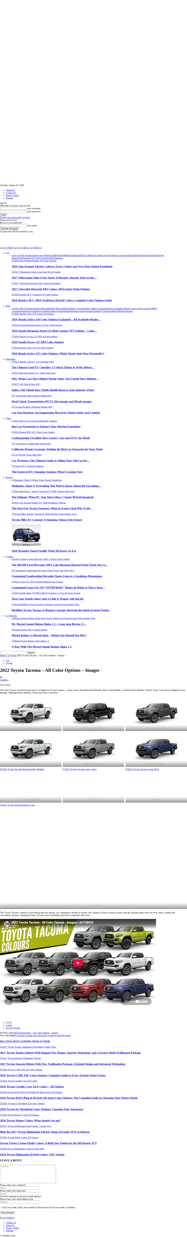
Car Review (11, 615)
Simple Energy (79, 311)
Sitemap (9, 198)
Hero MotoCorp (93, 308)
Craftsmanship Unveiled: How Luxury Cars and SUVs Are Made (51, 437)
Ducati (67, 308)
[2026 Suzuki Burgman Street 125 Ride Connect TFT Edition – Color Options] (37, 325)
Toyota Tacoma (13, 1028)
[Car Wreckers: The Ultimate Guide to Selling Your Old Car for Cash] (27, 455)
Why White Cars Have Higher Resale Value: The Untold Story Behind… (55, 378)
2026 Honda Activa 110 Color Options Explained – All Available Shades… (56, 319)
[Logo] (7, 248)
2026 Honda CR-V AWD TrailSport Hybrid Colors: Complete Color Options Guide (62, 300)
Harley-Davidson (78, 308)
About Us (10, 190)
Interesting (10, 359)
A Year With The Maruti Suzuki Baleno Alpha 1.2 (42, 646)
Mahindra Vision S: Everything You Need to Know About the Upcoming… (56, 485)
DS (142, 255)
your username (34, 208)
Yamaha (129, 311)
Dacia (125, 255)
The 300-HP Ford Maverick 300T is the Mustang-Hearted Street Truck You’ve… (60, 564)
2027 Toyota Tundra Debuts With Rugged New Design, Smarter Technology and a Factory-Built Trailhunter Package (70, 1052)
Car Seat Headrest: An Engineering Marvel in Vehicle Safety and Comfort (56, 412)
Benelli (45, 308)
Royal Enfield (59, 311)
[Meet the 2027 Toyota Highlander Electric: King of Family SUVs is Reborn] (26, 1126)
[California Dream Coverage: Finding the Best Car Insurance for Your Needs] (31, 443)
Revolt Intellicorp (45, 311)
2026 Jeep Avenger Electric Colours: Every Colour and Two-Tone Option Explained (62, 266)
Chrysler (106, 255)
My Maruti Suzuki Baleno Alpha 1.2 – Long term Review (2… (49, 624)
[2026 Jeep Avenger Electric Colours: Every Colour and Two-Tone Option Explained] (34, 260)
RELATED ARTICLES (12, 1041)
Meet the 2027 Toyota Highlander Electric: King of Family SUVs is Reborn (45, 1131)
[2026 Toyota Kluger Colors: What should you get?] (19, 1115)
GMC (50, 258)
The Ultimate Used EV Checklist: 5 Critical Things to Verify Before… (53, 367)
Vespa (122, 311)
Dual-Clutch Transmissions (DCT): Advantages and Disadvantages (52, 401)
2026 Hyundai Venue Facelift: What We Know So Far (44, 550)
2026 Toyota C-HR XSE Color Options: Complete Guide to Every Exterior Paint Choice (53, 1075)
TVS (102, 311)
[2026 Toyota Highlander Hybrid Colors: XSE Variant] (22, 1149)
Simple (69, 311)
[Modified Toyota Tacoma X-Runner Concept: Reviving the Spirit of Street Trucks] (45, 604)
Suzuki (89, 311)
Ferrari (147, 255)
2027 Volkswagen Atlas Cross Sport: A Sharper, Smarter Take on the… (54, 277)
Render (9, 477)
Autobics (4, 680)
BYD (82, 255)
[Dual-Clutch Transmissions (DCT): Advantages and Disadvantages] (32, 395)
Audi (52, 255)
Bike (8, 306)
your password (34, 211)
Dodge (137, 255)
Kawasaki (143, 308)
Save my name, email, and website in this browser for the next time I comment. (39, 1207)
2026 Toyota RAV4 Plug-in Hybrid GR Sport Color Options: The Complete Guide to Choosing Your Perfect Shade (68, 1097)
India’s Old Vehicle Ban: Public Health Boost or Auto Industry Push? (53, 390)
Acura (17, 255)
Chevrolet (97, 255)
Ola (35, 311)
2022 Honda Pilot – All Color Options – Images (36, 1033)
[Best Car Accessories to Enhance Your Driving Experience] (34, 421)
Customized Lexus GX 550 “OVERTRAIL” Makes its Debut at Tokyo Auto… (58, 587)
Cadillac (89, 255)
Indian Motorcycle (125, 308)
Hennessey (58, 258)
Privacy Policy (12, 195)
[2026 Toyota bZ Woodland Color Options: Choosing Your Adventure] (22, 1103)
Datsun (131, 255)
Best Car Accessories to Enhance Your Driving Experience (46, 426)
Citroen (113, 255)
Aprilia (29, 308)
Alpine (35, 255)
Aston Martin (44, 255)
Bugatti (71, 255)
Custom (9, 556)
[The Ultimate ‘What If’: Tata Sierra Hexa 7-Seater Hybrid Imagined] (43, 491)
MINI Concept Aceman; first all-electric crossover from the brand (41, 1035)
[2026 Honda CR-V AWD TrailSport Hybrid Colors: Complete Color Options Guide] (35, 294)
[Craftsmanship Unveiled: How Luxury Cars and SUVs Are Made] (33, 432)
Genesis (44, 258)
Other (8, 418)
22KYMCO (20, 308)
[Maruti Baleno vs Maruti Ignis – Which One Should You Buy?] (29, 630)
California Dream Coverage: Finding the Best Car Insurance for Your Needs (57, 449)
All (13, 255)
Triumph (96, 311)
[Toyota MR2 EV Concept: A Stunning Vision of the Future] (44, 514)
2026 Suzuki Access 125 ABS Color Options (38, 342)
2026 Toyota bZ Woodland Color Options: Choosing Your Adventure (41, 1109)
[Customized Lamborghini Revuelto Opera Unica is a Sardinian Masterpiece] (43, 570)
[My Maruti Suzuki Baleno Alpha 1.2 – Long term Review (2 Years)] (53, 618)
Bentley (58, 255)
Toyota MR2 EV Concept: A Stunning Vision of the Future (47, 519)
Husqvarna (112, 308)
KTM (150, 308)
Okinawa (29, 311)
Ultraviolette (110, 311)
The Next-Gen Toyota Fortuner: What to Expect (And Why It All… (52, 508)
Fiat (151, 255)
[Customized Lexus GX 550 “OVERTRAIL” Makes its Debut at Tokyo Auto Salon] (37, 582)
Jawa (136, 308)
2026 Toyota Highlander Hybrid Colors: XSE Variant (32, 1154)
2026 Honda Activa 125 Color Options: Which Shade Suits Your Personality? (58, 353)
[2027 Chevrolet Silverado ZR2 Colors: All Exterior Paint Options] (36, 283)
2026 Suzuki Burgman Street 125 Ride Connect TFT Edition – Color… (54, 330)
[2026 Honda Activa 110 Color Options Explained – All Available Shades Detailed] (33, 314)
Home (3, 655)
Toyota (13, 655)
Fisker (156, 255)
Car (7, 253)
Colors (9, 1025)
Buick (77, 255)
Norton (21, 311)
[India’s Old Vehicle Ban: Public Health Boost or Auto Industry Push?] (26, 384)
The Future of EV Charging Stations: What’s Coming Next (47, 471)
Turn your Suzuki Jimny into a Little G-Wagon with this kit (47, 598)
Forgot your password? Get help (15, 217)
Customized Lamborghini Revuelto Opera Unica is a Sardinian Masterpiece (57, 576)
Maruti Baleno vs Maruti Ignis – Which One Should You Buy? (49, 635)
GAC (32, 258)
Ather (35, 308)
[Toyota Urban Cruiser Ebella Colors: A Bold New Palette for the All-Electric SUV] (19, 1137)
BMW (65, 255)
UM (118, 311)
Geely (38, 258)
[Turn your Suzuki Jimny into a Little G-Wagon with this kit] (46, 593)
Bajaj (40, 308)
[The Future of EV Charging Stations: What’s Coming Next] (27, 466)
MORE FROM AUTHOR (37, 1041)
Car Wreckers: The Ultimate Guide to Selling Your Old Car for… (51, 460)
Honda (104, 308)
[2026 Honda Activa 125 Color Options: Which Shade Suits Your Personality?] (32, 348)
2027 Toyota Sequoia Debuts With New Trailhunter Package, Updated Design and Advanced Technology (63, 1063)
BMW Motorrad (56, 308)
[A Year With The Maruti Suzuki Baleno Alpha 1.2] (30, 641)
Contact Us (11, 193)
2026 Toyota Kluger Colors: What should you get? (30, 1120)
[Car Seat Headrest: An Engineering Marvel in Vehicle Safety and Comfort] (32, 407)
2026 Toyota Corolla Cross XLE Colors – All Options (32, 1086)
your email (32, 225)
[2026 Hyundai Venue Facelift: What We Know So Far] (26, 545)
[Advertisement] (53, 239)
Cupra (119, 255)
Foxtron (26, 258)
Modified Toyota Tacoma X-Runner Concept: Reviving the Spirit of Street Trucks (60, 610)
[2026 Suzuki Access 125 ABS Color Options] (34, 336)
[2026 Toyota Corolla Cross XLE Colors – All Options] (18, 1081)
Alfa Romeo (26, 255)
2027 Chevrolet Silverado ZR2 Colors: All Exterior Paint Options (51, 289)
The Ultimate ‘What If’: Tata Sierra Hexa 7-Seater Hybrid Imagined (53, 497)
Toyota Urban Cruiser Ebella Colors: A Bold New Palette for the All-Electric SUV (48, 1143)
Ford (20, 258)
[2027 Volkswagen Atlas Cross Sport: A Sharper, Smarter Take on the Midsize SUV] (36, 272)
